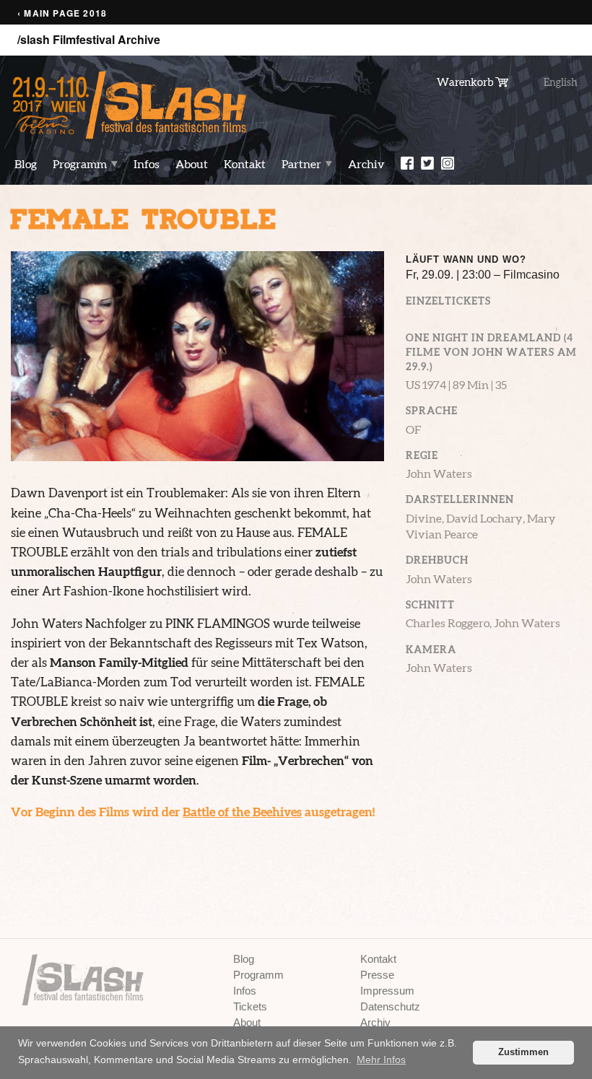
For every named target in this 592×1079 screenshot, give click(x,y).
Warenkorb (466, 81)
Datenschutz (390, 1006)
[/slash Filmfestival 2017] (130, 104)
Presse (377, 975)
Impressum (387, 990)
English (561, 82)
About (191, 163)
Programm (80, 163)
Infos (147, 163)
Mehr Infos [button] (381, 1059)
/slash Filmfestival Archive (88, 40)
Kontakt (245, 163)
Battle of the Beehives (242, 811)
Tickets (250, 1006)
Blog (25, 163)
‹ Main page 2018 (62, 13)
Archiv (366, 163)
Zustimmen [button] (523, 1052)
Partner (301, 163)
